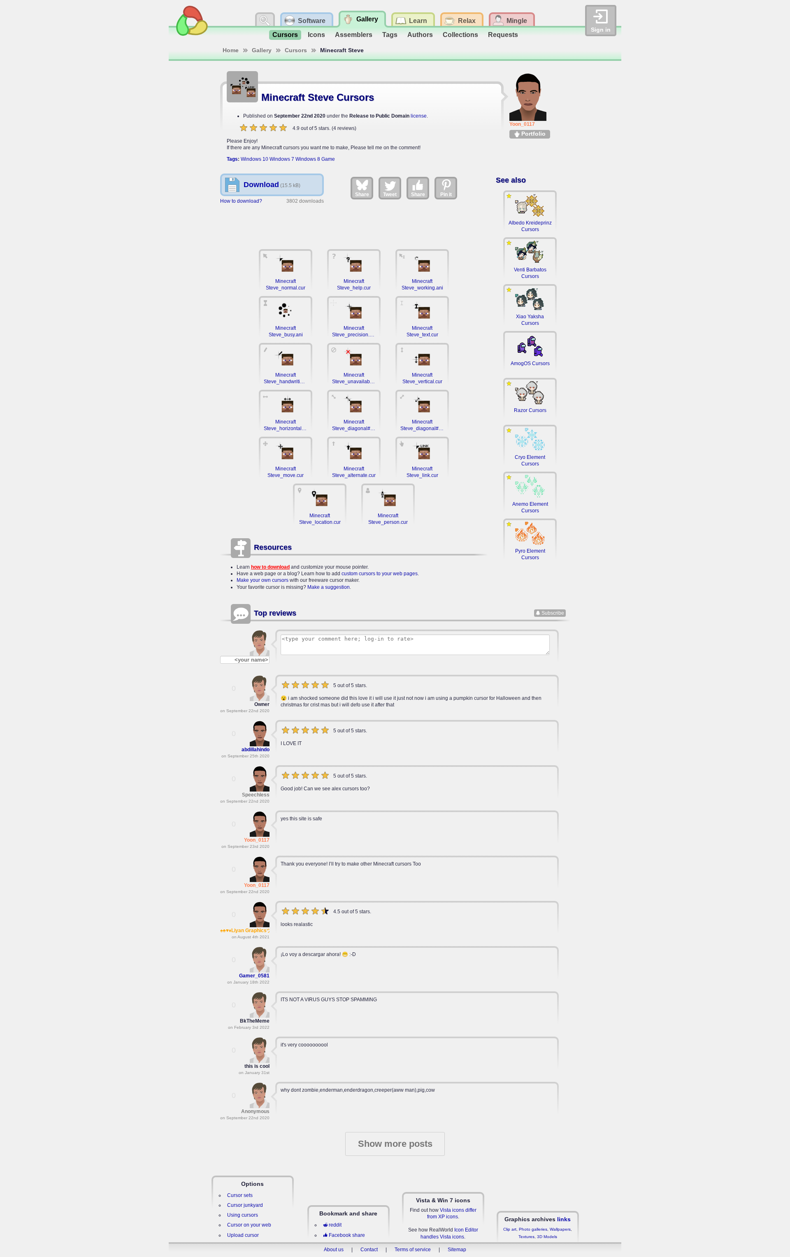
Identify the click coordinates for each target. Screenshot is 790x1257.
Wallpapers (560, 1229)
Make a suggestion (328, 587)
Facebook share (347, 1235)
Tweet (390, 194)
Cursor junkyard (245, 1205)
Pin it (446, 194)
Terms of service (413, 1249)
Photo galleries (533, 1229)
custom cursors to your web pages (380, 573)
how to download (270, 567)
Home (231, 50)
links (564, 1219)
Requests (503, 34)
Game (328, 159)
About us (334, 1249)
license (419, 116)
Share (362, 194)
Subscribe (552, 613)
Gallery (262, 50)
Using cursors (242, 1215)
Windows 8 (307, 159)
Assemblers (353, 34)
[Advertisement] (354, 222)
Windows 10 (254, 159)
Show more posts (395, 1144)
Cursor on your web (249, 1225)
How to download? (241, 201)
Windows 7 (282, 159)
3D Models (547, 1236)
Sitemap (457, 1249)
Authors (420, 34)
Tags (389, 34)
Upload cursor (243, 1235)
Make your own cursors (262, 580)
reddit (335, 1225)
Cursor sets (240, 1195)
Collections (460, 34)
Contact (369, 1249)
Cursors (285, 34)
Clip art (509, 1229)
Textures (526, 1236)
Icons (316, 34)
